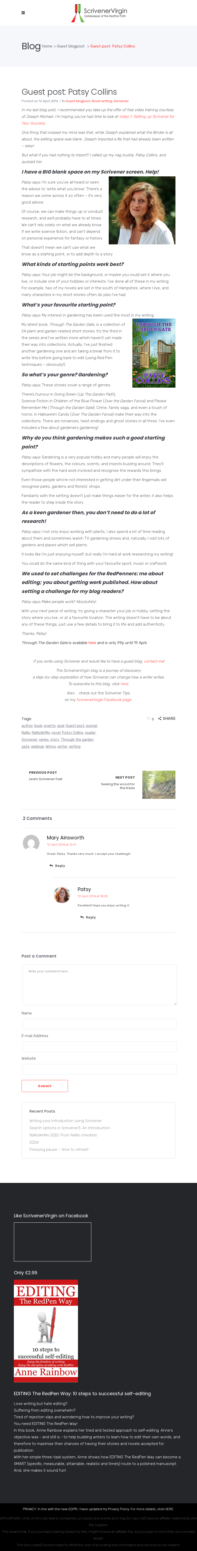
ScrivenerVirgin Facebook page (104, 699)
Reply (60, 866)
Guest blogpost (71, 46)
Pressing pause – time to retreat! (58, 1149)
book (38, 726)
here (92, 642)
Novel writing (102, 101)
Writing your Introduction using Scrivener (65, 1120)
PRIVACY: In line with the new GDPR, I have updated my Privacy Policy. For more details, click (94, 1509)
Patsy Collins (72, 733)
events (50, 726)
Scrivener (121, 101)
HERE (169, 1509)
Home (47, 46)
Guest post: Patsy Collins (69, 92)
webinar (37, 746)
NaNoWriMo (41, 733)
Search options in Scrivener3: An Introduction (69, 1128)
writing (75, 746)
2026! (34, 1142)
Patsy (84, 889)
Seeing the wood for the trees (118, 783)
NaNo (26, 733)
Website (29, 1058)
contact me (153, 661)
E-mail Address (35, 1035)
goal (60, 726)
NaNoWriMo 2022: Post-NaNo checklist (63, 1135)
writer (62, 746)
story (54, 740)
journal (91, 726)
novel (56, 733)
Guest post (75, 726)
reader (90, 733)
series (44, 740)
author (27, 726)
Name (27, 1013)
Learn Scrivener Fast (45, 776)
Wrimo (51, 746)
